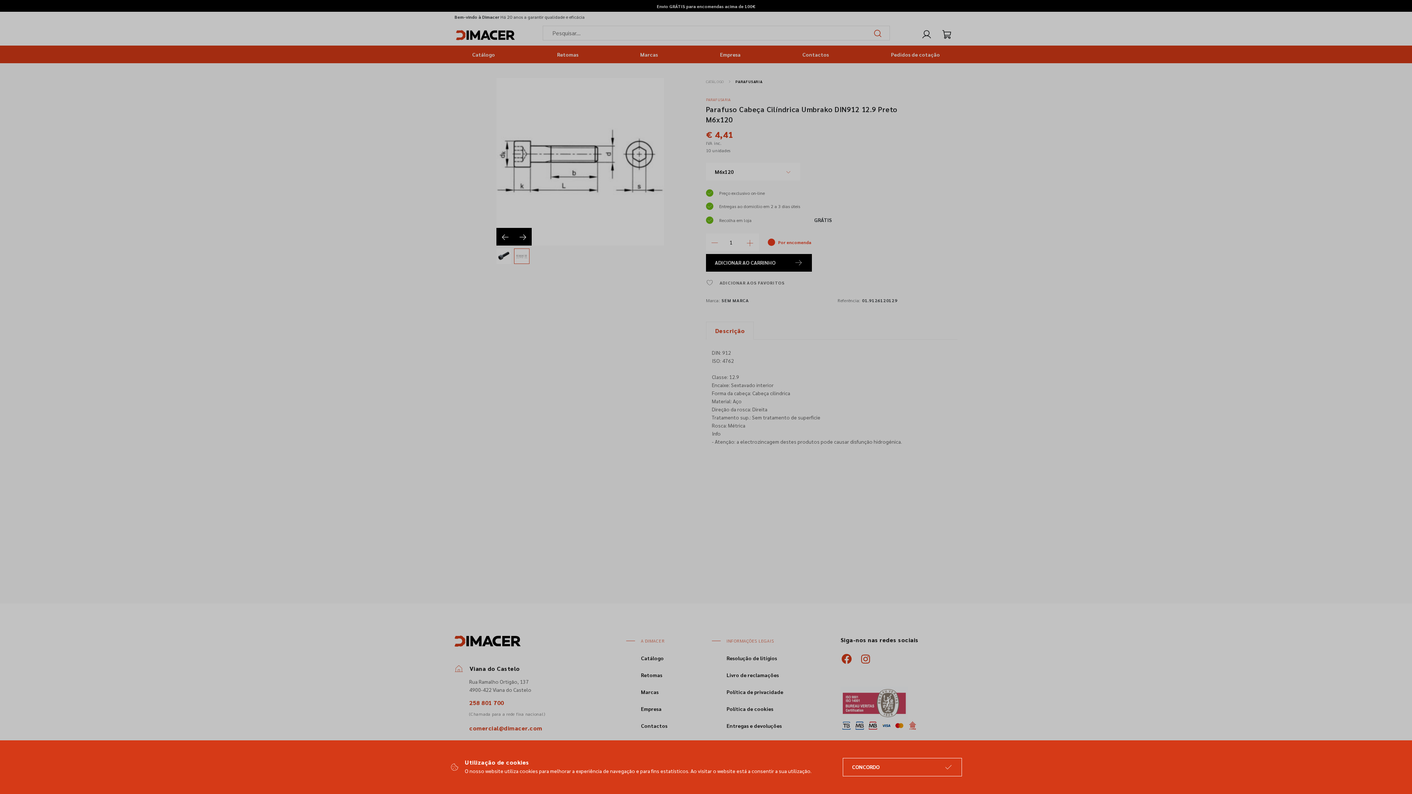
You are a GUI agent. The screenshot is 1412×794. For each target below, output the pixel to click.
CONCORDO (866, 766)
